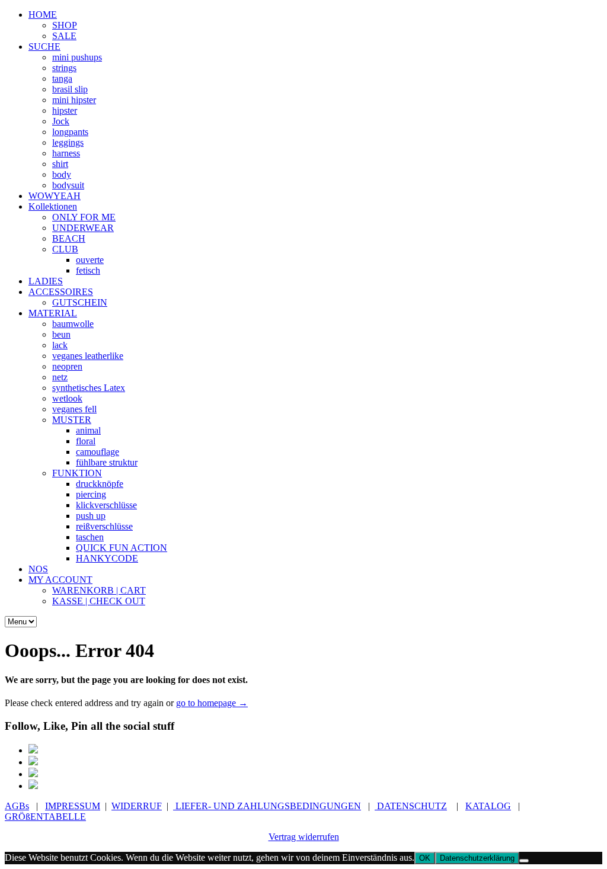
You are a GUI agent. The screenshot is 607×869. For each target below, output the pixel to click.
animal (88, 430)
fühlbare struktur (107, 462)
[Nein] (524, 860)
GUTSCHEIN (79, 302)
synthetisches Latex (88, 388)
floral (85, 441)
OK (424, 858)
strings (64, 68)
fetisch (88, 270)
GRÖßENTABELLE (45, 817)
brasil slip (70, 89)
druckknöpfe (99, 484)
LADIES (45, 281)
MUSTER (71, 420)
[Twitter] (33, 774)
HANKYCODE (107, 558)
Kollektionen (52, 206)
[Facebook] (33, 750)
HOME (42, 14)
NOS (38, 569)
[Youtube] (33, 786)
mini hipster (74, 100)
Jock (60, 121)
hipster (64, 110)
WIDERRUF (136, 806)
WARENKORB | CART (99, 590)
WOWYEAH (54, 196)
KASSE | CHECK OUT (98, 601)
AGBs (17, 806)
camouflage (97, 452)
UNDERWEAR (83, 228)
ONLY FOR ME (84, 217)
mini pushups (77, 57)
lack (60, 345)
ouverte (90, 260)
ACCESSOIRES (60, 292)
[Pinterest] (33, 762)
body (61, 174)
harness (66, 153)
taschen (90, 537)
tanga (62, 78)
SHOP (64, 25)
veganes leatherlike (87, 356)
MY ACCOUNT (60, 580)
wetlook (67, 398)
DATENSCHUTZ (411, 806)
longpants (70, 132)
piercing (91, 494)
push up (91, 516)
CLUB (65, 249)
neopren (67, 366)
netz (60, 377)
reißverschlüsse (104, 526)
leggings (68, 142)
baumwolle (73, 324)
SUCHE (44, 46)
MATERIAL (52, 313)
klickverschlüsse (106, 505)
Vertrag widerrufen (304, 837)
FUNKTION (77, 473)
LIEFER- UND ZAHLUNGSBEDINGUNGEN (267, 806)
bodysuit (68, 185)
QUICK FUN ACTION (121, 548)
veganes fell (74, 409)
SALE (64, 36)
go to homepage (212, 703)
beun (61, 334)
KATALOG (488, 806)
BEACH (68, 238)
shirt (60, 164)
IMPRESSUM (72, 806)
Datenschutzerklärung (477, 858)
